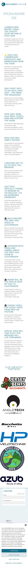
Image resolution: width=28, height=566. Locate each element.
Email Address (7, 500)
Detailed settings (14, 555)
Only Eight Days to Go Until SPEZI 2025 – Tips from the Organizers (13, 91)
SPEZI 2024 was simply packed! (12, 138)
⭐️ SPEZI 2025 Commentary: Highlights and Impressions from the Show (13, 59)
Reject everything (14, 559)
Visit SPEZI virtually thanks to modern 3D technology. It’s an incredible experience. (13, 192)
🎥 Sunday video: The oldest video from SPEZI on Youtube (13, 308)
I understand (14, 550)
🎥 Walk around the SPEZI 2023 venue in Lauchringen (13, 221)
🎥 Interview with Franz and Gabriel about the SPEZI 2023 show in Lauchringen (13, 251)
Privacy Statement (17, 563)
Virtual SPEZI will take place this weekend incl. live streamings (13, 334)
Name (5, 495)
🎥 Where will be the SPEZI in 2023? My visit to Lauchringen (13, 282)
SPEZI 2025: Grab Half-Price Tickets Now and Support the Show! (13, 117)
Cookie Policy (8, 563)
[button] (25, 525)
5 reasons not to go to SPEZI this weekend (13, 165)
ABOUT (8, 521)
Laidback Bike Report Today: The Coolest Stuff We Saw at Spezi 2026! (13, 31)
